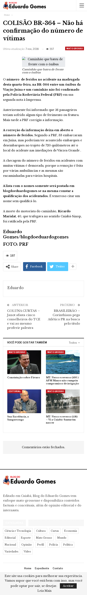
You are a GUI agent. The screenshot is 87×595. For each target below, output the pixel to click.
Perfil (40, 544)
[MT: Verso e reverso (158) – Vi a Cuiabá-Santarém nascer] (63, 401)
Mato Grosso (74, 48)
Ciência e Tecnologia (18, 530)
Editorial (15, 391)
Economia (70, 530)
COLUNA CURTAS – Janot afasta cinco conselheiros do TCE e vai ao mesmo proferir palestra (23, 319)
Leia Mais (44, 590)
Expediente (42, 568)
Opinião (26, 544)
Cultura (41, 530)
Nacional (10, 544)
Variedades (11, 551)
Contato (58, 568)
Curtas (55, 530)
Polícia (53, 544)
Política (68, 544)
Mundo (61, 537)
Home (27, 568)
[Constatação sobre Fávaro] (24, 362)
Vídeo (27, 551)
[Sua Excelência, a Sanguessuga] (24, 401)
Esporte (26, 537)
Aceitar (68, 586)
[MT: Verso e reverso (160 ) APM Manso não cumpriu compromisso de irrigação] (63, 362)
